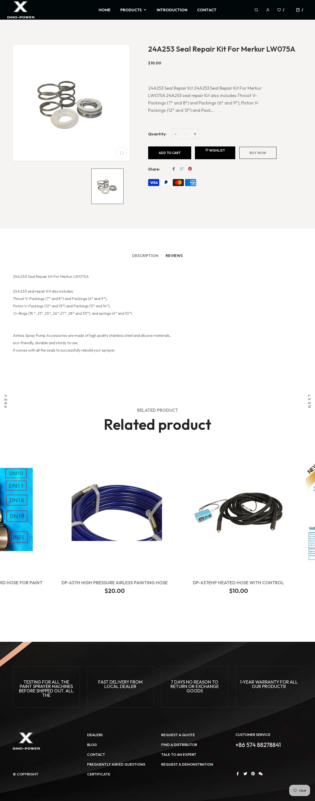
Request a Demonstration (187, 764)
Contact (96, 754)
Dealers (95, 734)
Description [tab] (145, 255)
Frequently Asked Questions (116, 764)
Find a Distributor (179, 744)
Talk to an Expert (178, 754)
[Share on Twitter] (182, 169)
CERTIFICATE (98, 774)
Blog (92, 744)
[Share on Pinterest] (190, 169)
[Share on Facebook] (174, 169)
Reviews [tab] (174, 255)
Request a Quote (178, 734)
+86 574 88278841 (258, 744)
